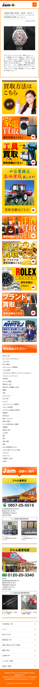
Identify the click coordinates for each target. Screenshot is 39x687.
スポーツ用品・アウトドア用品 (11, 450)
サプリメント (6, 455)
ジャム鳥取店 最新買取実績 (19, 519)
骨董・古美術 (6, 421)
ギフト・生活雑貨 (8, 407)
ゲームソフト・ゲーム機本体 (11, 404)
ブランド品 (6, 361)
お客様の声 (6, 655)
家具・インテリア (8, 418)
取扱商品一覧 (8, 624)
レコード (5, 401)
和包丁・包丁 (6, 355)
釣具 (4, 438)
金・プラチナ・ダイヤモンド (11, 358)
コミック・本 (6, 395)
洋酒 (4, 393)
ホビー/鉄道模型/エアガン (10, 447)
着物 (4, 444)
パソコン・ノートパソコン (10, 375)
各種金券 (5, 412)
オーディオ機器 (7, 381)
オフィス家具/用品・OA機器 (10, 424)
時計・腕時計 (6, 364)
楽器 (4, 435)
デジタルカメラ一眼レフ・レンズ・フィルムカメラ (17, 373)
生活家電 (5, 378)
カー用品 (5, 432)
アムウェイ (6, 452)
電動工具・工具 (7, 384)
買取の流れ (6, 650)
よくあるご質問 (7, 661)
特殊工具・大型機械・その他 (11, 387)
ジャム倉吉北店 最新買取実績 (19, 593)
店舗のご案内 (6, 666)
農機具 (4, 390)
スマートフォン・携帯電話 (10, 367)
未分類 (4, 461)
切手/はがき (6, 415)
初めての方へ (6, 634)
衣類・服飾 (6, 441)
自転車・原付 (6, 430)
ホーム (4, 629)
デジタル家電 (6, 370)
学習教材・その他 (8, 458)
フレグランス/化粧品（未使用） (11, 410)
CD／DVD (5, 398)
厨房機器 (5, 427)
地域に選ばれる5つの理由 (11, 645)
